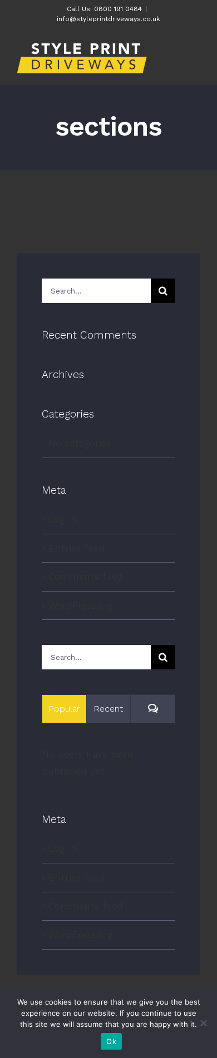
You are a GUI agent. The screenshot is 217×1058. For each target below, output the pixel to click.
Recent (108, 708)
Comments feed (85, 576)
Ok (111, 1041)
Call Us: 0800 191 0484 (104, 9)
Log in (62, 519)
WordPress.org (80, 605)
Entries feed (76, 548)
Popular (64, 708)
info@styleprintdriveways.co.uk (108, 19)
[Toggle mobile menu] (194, 58)
